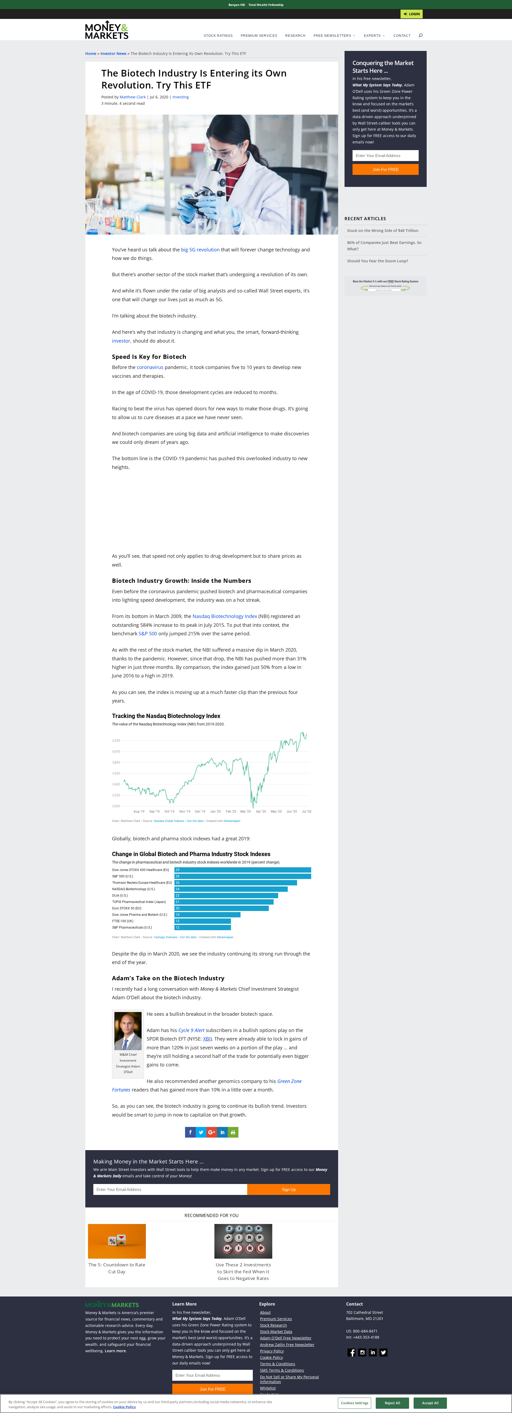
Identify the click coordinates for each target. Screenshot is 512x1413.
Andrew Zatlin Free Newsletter (287, 1344)
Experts (372, 36)
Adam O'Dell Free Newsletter (285, 1337)
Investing (181, 96)
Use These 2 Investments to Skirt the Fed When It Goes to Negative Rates (243, 1271)
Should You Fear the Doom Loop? (377, 260)
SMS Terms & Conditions (282, 1370)
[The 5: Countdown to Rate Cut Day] (117, 1241)
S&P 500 (148, 633)
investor (121, 341)
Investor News (113, 53)
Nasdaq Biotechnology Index (225, 616)
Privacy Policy (272, 1351)
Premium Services (259, 36)
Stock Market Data (276, 1331)
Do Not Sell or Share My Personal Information (289, 1379)
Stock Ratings (218, 36)
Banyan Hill (237, 5)
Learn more (115, 1350)
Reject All (392, 1402)
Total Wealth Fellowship (266, 5)
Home (90, 53)
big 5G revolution (200, 249)
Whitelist (268, 1388)
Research (295, 36)
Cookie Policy (271, 1357)
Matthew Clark (133, 96)
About (265, 1312)
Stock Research (273, 1325)
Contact (402, 36)
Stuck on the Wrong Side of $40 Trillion (382, 230)
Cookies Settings (354, 1402)
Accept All (430, 1402)
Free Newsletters (332, 36)
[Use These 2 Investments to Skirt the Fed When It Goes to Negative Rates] (243, 1241)
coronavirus (150, 367)
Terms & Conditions (277, 1363)
